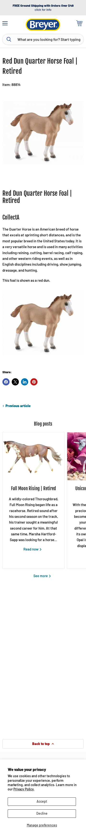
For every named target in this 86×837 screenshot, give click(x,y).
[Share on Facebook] (6, 381)
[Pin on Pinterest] (34, 381)
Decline (42, 813)
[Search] (8, 39)
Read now (31, 549)
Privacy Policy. (23, 789)
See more (40, 576)
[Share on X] (15, 381)
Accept (42, 801)
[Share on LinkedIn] (24, 381)
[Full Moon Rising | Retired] (33, 456)
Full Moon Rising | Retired (33, 488)
